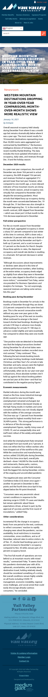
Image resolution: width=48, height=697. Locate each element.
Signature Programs (39, 15)
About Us (18, 22)
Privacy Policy (24, 675)
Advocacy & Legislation (28, 19)
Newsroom (11, 89)
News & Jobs (28, 22)
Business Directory (23, 15)
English (9, 28)
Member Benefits (8, 15)
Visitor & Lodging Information (24, 653)
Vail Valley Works (11, 19)
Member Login (42, 2)
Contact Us (24, 661)
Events (40, 19)
